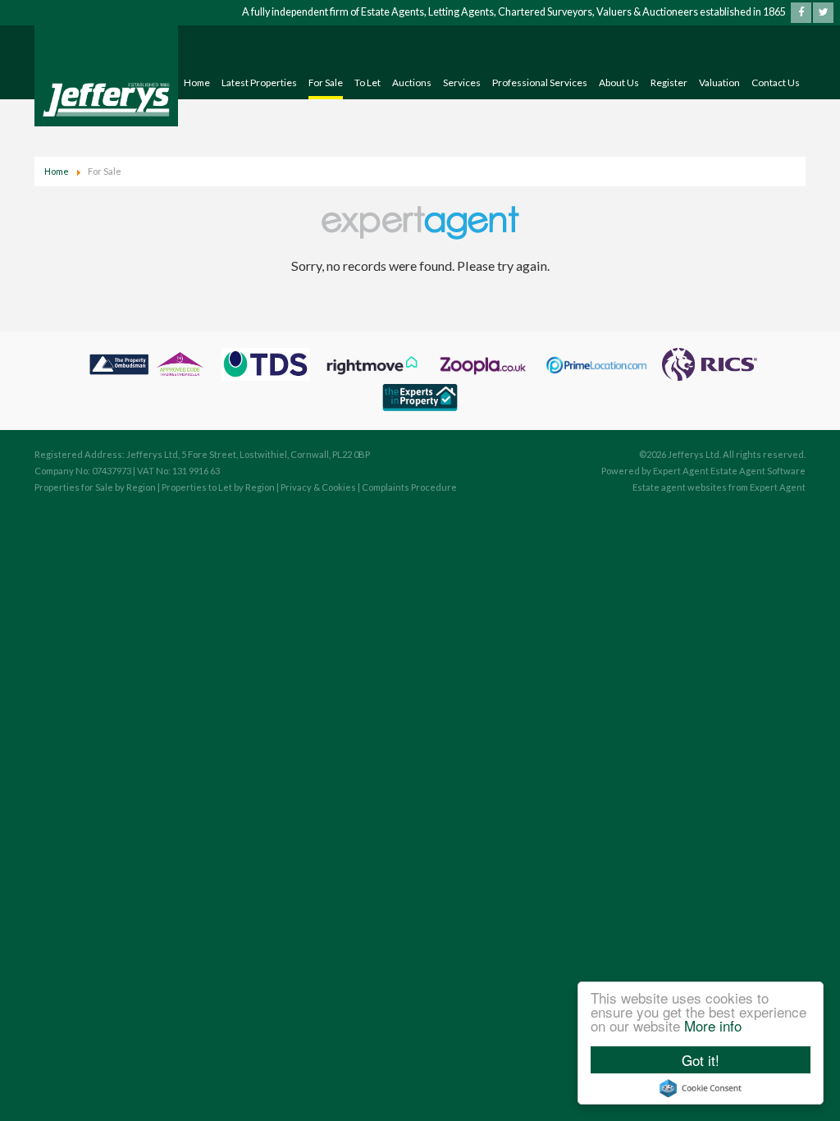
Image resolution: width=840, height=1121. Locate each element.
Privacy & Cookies (318, 487)
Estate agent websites (679, 487)
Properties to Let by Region (218, 487)
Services (462, 82)
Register (669, 82)
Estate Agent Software (758, 470)
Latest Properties (259, 82)
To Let (367, 82)
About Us (619, 82)
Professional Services (539, 82)
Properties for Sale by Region (95, 487)
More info (713, 1025)
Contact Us (775, 82)
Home (197, 82)
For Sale (325, 82)
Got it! (700, 1060)
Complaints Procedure (409, 487)
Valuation (719, 82)
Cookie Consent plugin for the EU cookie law (701, 1088)
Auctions (411, 82)
